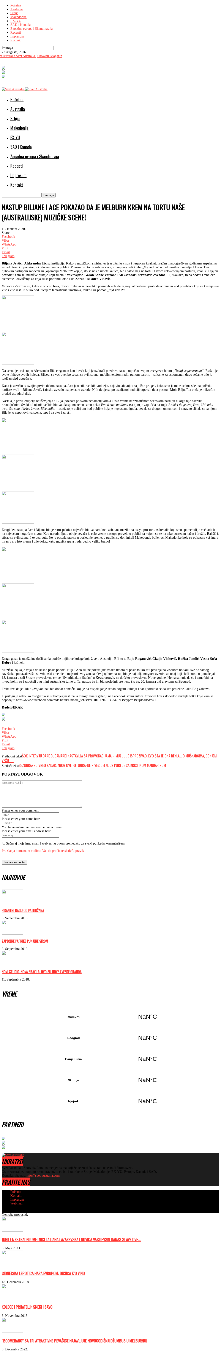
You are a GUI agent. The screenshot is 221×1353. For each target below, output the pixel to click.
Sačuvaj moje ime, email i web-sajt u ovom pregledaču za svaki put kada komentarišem (65, 843)
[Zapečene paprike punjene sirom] (12, 933)
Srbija (14, 13)
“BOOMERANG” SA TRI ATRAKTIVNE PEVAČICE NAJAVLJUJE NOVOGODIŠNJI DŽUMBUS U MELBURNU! (74, 1341)
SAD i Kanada (20, 25)
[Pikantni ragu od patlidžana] (12, 903)
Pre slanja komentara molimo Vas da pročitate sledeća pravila (43, 850)
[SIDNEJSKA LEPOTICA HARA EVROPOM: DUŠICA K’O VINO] (12, 1264)
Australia (16, 9)
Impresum (17, 36)
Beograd (110, 1037)
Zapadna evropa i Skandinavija (31, 28)
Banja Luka (110, 1059)
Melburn (110, 1016)
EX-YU (15, 21)
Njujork (110, 1101)
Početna (15, 5)
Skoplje (110, 1080)
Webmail (16, 1203)
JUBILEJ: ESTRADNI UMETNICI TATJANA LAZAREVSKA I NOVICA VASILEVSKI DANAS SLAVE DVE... (71, 1239)
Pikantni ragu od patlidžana (23, 910)
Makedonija (18, 17)
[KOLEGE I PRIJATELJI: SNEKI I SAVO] (12, 1298)
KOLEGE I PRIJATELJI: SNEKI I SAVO (27, 1307)
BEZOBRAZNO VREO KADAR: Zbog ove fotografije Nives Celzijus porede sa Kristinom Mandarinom (92, 765)
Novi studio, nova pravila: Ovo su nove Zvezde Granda (42, 971)
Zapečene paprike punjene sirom (25, 941)
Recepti (15, 32)
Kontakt (15, 40)
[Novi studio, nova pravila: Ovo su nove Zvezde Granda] (12, 964)
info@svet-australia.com (43, 1175)
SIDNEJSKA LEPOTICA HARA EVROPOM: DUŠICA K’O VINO (43, 1273)
